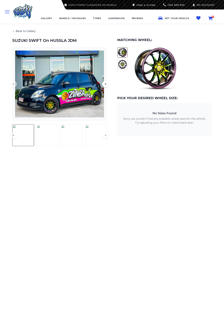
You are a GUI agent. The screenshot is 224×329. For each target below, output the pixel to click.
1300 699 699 (176, 5)
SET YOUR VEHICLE (177, 18)
